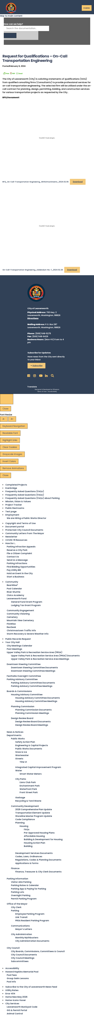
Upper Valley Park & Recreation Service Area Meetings (40, 658)
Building (28, 846)
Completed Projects (16, 484)
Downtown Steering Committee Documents (34, 667)
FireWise (11, 623)
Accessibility (52, 391)
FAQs (26, 829)
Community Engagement (20, 610)
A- (4, 418)
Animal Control (15, 1013)
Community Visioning (18, 613)
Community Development (25, 806)
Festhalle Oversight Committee (24, 676)
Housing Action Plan (34, 842)
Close (5, 408)
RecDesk (11, 627)
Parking (15, 910)
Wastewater (22, 755)
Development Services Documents (34, 853)
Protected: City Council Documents (24, 529)
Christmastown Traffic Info (21, 630)
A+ (12, 418)
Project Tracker (13, 504)
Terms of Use (41, 391)
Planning (20, 822)
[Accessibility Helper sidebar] (6, 399)
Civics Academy (15, 595)
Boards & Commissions (19, 691)
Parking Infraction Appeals (21, 546)
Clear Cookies (10, 447)
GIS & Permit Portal (17, 1010)
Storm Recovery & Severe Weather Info (27, 633)
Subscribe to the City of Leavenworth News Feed (31, 986)
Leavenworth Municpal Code (22, 1006)
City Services (12, 1003)
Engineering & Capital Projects (31, 745)
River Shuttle (13, 591)
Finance (15, 868)
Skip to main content (11, 15)
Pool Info (11, 981)
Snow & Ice (21, 752)
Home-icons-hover (15, 1000)
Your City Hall (12, 642)
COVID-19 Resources (16, 540)
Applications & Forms (26, 863)
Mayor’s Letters (23, 929)
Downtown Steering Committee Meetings (33, 670)
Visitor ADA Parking (21, 882)
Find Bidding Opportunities (21, 566)
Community (11, 581)
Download (78, 181)
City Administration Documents (32, 940)
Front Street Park (29, 792)
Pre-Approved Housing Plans (39, 832)
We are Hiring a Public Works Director (26, 518)
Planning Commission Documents (33, 709)
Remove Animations (13, 468)
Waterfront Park (28, 789)
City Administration (21, 934)
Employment (12, 514)
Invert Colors (9, 461)
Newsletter (11, 536)
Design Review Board (22, 718)
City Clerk (16, 907)
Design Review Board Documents (33, 721)
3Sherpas (56, 389)
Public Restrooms (14, 508)
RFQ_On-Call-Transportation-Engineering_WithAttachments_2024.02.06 (35, 182)
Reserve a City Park (17, 550)
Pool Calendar (14, 588)
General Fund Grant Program (26, 601)
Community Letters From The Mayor (24, 533)
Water (18, 770)
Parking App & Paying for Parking (28, 888)
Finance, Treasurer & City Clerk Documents (38, 871)
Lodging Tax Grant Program (26, 605)
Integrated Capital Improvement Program (38, 767)
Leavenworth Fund (16, 598)
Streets (19, 758)
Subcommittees (20, 961)
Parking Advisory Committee (22, 679)
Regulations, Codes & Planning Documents (38, 859)
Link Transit (21, 917)
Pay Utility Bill (14, 570)
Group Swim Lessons (18, 978)
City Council (13, 947)
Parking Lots (17, 892)
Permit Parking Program (24, 898)
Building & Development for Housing (43, 839)
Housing (24, 826)
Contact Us (13, 556)
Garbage (20, 797)
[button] (36, 365)
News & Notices (15, 732)
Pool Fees (12, 975)
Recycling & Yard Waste (28, 800)
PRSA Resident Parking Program (32, 920)
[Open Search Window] (52, 375)
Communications (20, 925)
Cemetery (12, 617)
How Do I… (10, 543)
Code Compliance (25, 819)
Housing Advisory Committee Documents (37, 697)
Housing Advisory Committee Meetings (36, 701)
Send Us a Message (17, 560)
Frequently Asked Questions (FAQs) (24, 491)
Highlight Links (10, 440)
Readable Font (10, 433)
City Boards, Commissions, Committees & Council (38, 951)
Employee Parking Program (29, 913)
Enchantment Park (30, 785)
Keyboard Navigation (14, 426)
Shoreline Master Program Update (33, 816)
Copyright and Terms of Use (20, 523)
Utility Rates (11, 990)
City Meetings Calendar (19, 645)
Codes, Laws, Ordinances (28, 856)
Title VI (23, 761)
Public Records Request (18, 638)
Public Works (18, 738)
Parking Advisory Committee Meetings (31, 686)
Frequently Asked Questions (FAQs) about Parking (32, 498)
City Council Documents (24, 954)
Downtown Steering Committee (24, 664)
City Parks (20, 779)
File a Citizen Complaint (19, 553)
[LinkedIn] (46, 375)
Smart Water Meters (31, 773)
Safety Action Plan (25, 741)
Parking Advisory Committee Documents (33, 682)
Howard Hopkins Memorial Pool (21, 971)
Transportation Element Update (32, 812)
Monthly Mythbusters (26, 937)
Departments (14, 735)
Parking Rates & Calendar (25, 885)
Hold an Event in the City (20, 573)
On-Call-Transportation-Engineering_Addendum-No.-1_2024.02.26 (32, 270)
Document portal (14, 526)
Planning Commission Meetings (32, 713)
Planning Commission (22, 706)
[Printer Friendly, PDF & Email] (12, 73)
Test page (11, 511)
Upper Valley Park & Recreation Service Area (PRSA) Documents (45, 655)
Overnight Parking (20, 895)
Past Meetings (14, 649)
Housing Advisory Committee (26, 694)
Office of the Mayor (17, 903)
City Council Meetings (22, 958)
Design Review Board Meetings (31, 725)
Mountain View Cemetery (20, 620)
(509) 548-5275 (43, 333)
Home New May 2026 (16, 996)
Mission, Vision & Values (18, 501)
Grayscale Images (12, 454)
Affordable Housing (34, 836)
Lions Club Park (28, 782)
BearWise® (12, 585)
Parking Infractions (17, 563)
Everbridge (11, 488)
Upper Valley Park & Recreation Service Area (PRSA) (34, 652)
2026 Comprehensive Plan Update (33, 809)
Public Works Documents (28, 748)
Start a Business (15, 576)
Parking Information (17, 878)
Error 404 (10, 993)
